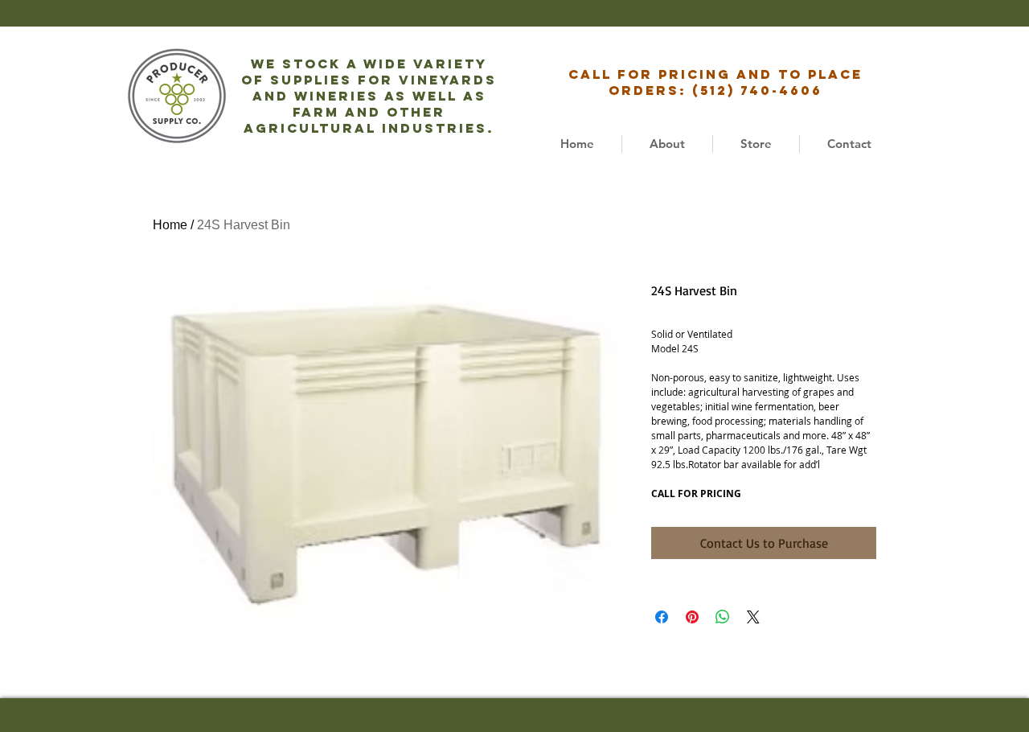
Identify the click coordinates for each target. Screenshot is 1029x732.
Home (170, 225)
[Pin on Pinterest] (692, 617)
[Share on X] (753, 617)
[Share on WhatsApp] (722, 617)
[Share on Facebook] (661, 617)
